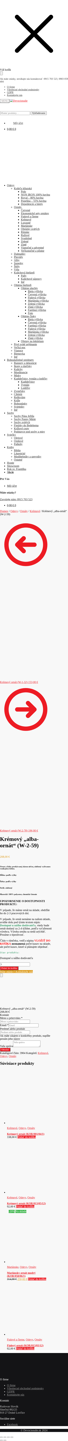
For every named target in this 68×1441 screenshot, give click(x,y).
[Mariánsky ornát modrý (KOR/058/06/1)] (29, 1261)
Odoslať (5, 1049)
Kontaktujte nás (14, 95)
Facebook (12, 1424)
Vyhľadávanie (38, 113)
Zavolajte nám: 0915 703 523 (16, 499)
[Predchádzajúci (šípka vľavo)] (1, 1440)
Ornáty (24, 511)
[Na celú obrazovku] (4, 1437)
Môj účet (12, 485)
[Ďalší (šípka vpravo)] (4, 1440)
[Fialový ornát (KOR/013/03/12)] (29, 1334)
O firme (11, 87)
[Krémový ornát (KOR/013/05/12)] (29, 1192)
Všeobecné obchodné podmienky (23, 89)
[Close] (1, 975)
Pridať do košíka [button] (26, 1137)
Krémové (35, 511)
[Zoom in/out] (1, 1437)
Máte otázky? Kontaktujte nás (16, 971)
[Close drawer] (1, 73)
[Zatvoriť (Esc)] (11, 1437)
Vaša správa (6, 1046)
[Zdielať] (8, 1437)
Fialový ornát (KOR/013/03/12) (25, 1345)
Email (4, 1025)
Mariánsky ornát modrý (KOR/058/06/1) (21, 1274)
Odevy (14, 511)
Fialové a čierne (15, 1339)
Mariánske (12, 1267)
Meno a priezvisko (11, 1018)
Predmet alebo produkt (12, 1028)
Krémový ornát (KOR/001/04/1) (25, 1133)
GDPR (10, 92)
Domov (4, 511)
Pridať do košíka (9, 968)
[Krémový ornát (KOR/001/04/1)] (29, 1122)
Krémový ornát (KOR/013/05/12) (26, 1203)
